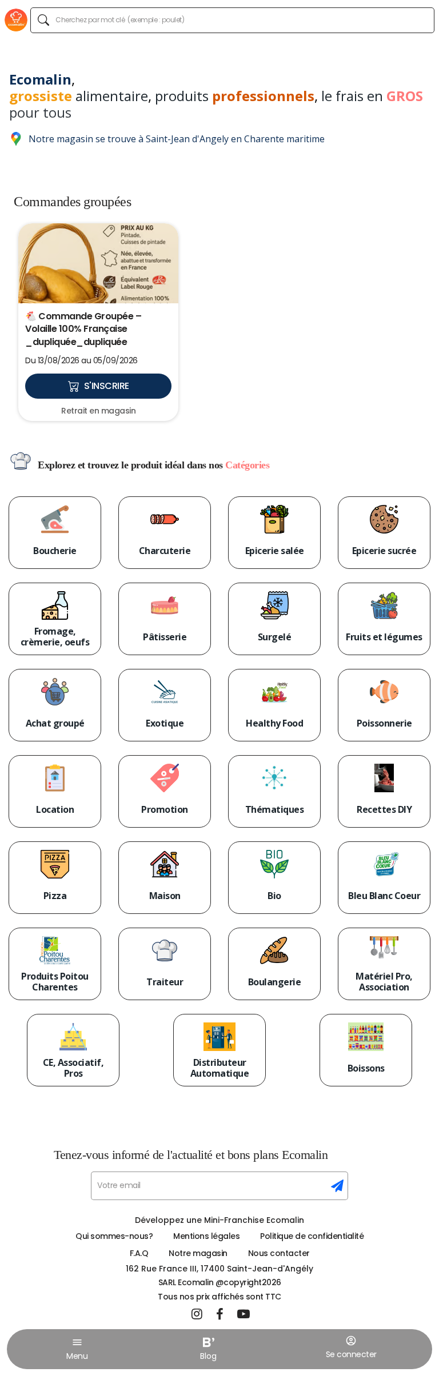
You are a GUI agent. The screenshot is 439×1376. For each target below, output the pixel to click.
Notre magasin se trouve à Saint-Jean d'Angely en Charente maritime (177, 139)
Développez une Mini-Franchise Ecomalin (219, 1220)
